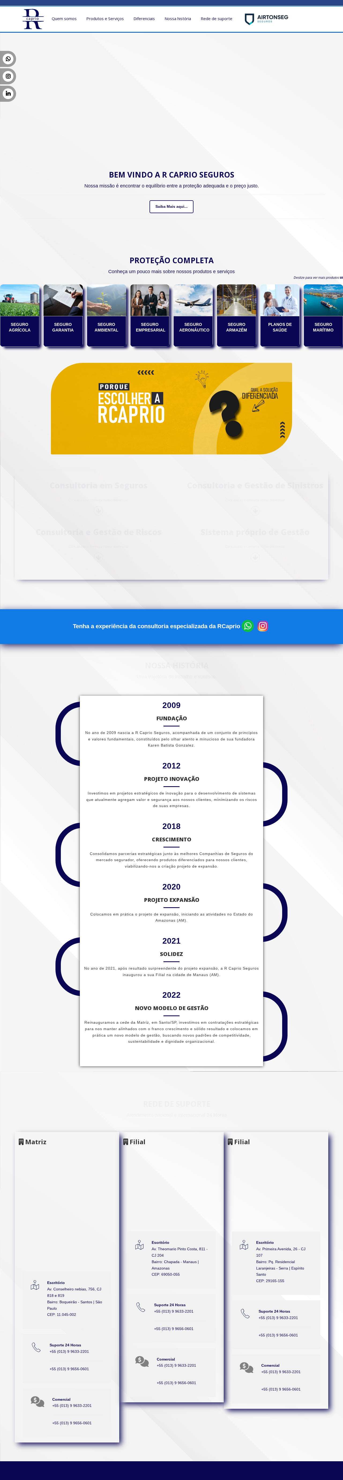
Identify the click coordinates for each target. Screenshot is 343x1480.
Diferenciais (144, 18)
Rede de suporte (216, 18)
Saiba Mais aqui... (171, 206)
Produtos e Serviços (105, 18)
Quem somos (64, 18)
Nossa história (178, 18)
